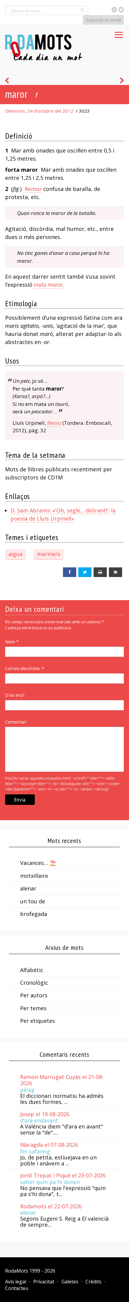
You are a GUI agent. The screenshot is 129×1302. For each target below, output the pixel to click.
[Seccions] (119, 33)
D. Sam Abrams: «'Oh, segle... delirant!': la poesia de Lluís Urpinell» (63, 514)
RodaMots (16, 1270)
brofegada (33, 913)
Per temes (33, 1008)
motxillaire (34, 875)
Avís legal (15, 1281)
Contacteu (16, 1288)
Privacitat (43, 1281)
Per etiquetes (37, 1020)
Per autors (33, 995)
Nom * (12, 642)
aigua (15, 553)
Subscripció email (103, 20)
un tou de (32, 901)
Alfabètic (31, 970)
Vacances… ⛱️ (38, 862)
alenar (28, 888)
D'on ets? (15, 695)
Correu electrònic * (24, 668)
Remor (33, 188)
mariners (48, 553)
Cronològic (34, 982)
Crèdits (93, 1281)
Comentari (15, 722)
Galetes (70, 1281)
